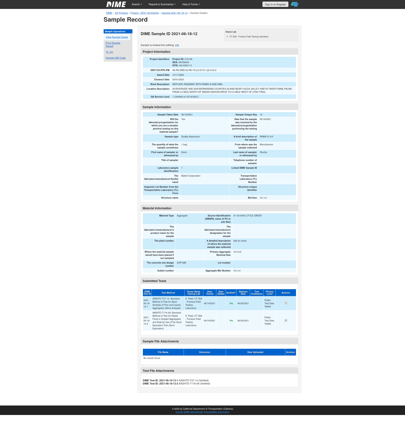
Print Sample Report (113, 44)
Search (136, 4)
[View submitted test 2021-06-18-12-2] (285, 320)
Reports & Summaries (161, 4)
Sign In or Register (275, 4)
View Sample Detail (117, 37)
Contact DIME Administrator (189, 411)
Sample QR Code (116, 58)
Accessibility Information (217, 411)
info (177, 45)
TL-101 (109, 52)
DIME (109, 13)
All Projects (121, 13)
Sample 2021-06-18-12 (174, 13)
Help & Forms (190, 4)
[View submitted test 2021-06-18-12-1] (285, 303)
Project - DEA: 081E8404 (145, 13)
